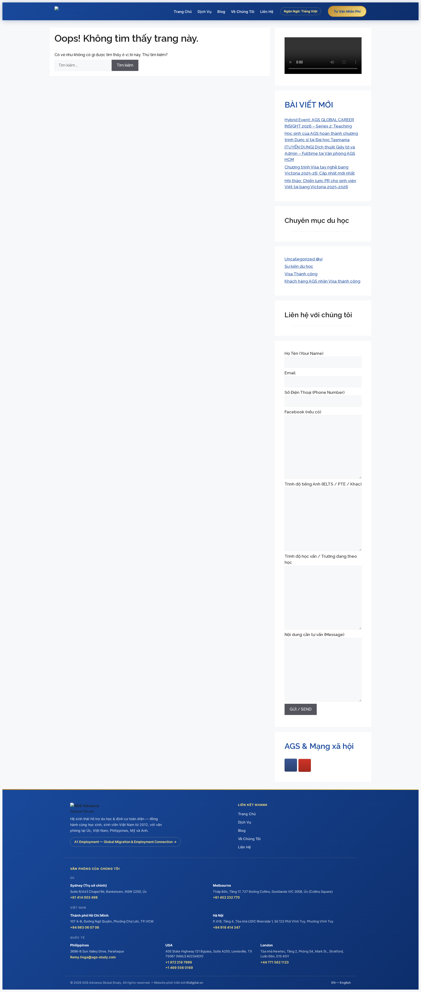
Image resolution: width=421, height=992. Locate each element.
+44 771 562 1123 (274, 962)
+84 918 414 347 (226, 927)
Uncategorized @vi (304, 259)
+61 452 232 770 (226, 897)
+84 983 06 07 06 (84, 927)
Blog (221, 12)
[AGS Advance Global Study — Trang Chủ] (73, 11)
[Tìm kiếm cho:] (83, 65)
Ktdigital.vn (194, 982)
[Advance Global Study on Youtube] (304, 765)
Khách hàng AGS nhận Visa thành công (322, 281)
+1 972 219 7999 (178, 962)
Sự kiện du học (299, 266)
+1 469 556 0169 (179, 968)
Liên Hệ (266, 12)
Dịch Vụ (204, 12)
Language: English (301, 22)
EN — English (341, 982)
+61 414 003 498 (84, 897)
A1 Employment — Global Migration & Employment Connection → (125, 842)
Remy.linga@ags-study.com (93, 957)
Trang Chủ (183, 12)
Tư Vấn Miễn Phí (347, 11)
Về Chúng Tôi (242, 12)
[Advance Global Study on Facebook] (291, 765)
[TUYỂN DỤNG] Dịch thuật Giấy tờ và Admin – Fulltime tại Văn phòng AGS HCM (320, 153)
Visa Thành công (301, 273)
